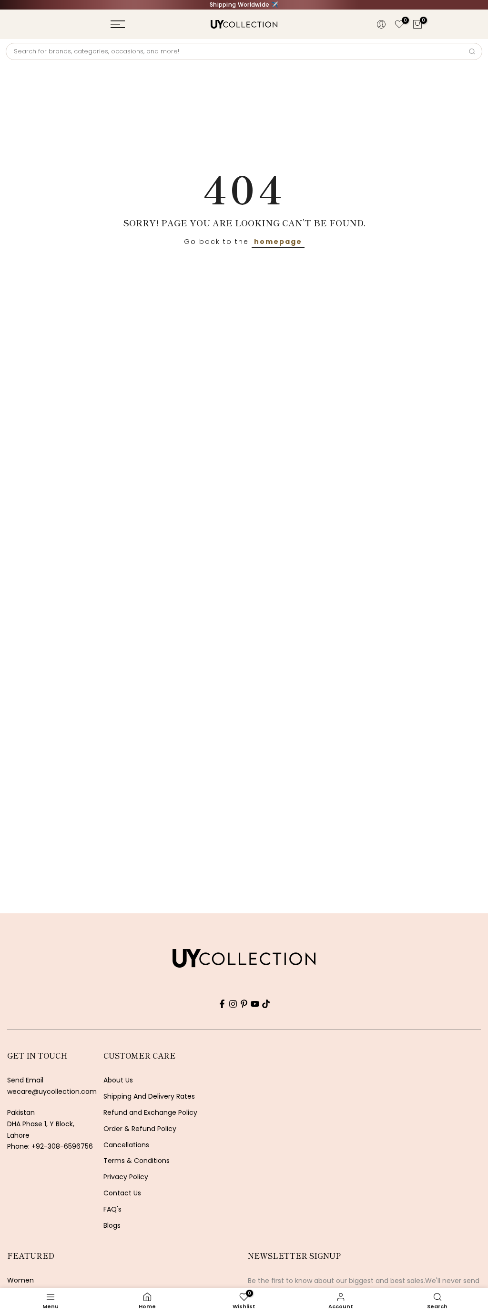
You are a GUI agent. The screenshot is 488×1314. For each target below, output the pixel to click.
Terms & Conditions (136, 1160)
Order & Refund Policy (139, 1128)
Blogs (112, 1225)
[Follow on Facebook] (222, 1004)
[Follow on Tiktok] (266, 1004)
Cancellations (126, 1145)
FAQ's (112, 1209)
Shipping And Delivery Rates (149, 1096)
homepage (278, 241)
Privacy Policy (125, 1177)
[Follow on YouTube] (255, 1004)
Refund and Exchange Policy (150, 1112)
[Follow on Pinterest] (244, 1004)
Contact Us (122, 1193)
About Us (118, 1080)
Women (20, 1280)
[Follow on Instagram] (233, 1004)
